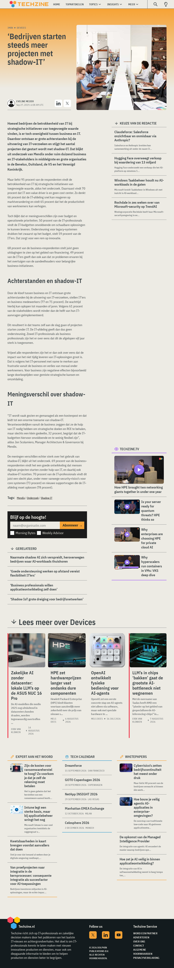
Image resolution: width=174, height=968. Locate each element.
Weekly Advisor (53, 533)
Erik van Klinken (16, 731)
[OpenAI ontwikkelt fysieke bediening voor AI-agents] (107, 650)
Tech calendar (82, 756)
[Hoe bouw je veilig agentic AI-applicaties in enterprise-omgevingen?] (126, 813)
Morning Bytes (26, 533)
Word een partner (145, 933)
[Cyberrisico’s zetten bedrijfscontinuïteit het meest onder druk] (126, 778)
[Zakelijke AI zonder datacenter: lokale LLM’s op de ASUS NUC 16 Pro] (26, 650)
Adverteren (141, 937)
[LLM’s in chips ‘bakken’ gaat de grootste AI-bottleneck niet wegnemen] (148, 650)
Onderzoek (33, 498)
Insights (113, 4)
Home (56, 4)
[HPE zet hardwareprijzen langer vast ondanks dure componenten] (67, 650)
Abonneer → (73, 525)
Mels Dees (53, 720)
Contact (138, 945)
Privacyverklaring (146, 957)
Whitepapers (136, 756)
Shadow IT (46, 498)
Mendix (21, 498)
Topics (93, 4)
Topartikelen (75, 4)
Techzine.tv (129, 449)
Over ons (139, 941)
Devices (21, 27)
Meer (131, 4)
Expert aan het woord (34, 756)
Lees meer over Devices (57, 622)
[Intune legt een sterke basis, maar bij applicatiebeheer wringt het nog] (16, 819)
